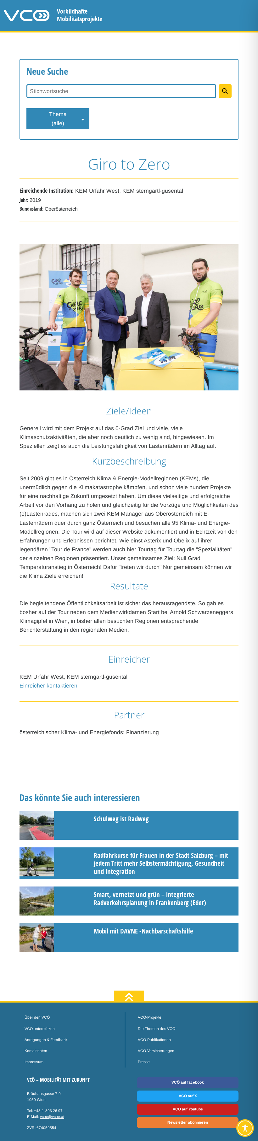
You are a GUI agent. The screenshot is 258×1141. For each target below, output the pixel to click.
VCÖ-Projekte (149, 1017)
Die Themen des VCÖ (156, 1029)
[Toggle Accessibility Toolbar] (245, 1128)
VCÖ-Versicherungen (156, 1051)
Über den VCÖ (37, 1017)
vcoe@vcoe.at (52, 1117)
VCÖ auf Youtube (188, 1109)
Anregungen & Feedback (46, 1040)
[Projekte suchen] (225, 91)
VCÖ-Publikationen (154, 1040)
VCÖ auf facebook (187, 1082)
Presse (144, 1062)
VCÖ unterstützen (40, 1029)
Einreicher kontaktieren (48, 685)
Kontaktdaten (36, 1051)
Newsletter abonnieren (187, 1122)
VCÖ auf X (188, 1096)
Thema (58, 118)
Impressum (34, 1062)
